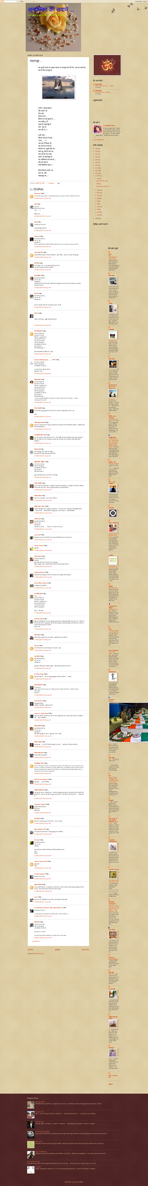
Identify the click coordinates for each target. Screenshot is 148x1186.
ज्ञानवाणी (111, 329)
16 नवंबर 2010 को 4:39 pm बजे (42, 287)
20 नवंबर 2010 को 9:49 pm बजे (42, 813)
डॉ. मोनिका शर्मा (38, 593)
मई (97, 204)
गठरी (110, 629)
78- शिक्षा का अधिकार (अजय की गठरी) (113, 631)
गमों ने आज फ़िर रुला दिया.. (33, 1161)
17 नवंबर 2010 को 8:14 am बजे (42, 629)
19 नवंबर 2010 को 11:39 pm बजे (42, 798)
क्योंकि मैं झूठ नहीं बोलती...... (113, 1017)
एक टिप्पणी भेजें (35, 941)
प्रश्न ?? (118, 511)
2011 (96, 170)
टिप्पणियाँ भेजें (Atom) (38, 953)
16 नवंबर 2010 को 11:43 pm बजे (42, 550)
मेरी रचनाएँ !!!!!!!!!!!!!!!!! (112, 902)
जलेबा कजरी (118, 281)
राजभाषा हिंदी (98, 84)
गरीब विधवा (38, 1167)
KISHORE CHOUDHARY (113, 840)
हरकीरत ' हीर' (112, 462)
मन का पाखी (112, 989)
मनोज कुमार (37, 635)
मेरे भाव (36, 293)
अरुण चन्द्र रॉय (38, 252)
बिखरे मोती (111, 972)
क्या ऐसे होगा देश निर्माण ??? (103, 186)
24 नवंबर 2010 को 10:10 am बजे (42, 916)
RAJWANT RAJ (38, 763)
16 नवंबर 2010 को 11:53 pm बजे (42, 566)
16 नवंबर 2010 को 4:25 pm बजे (42, 246)
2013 (96, 165)
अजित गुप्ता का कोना (39, 422)
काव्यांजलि (111, 508)
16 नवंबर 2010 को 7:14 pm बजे (42, 443)
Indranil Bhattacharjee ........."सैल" (44, 360)
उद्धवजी (110, 1084)
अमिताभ (111, 586)
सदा (35, 204)
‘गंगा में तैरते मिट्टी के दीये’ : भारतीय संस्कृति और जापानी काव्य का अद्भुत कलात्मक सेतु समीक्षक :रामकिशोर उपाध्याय (113, 443)
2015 (96, 159)
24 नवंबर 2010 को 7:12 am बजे (42, 902)
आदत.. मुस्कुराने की (114, 523)
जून (98, 201)
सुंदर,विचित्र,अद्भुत (113, 588)
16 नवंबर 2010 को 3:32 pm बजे (42, 198)
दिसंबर (98, 176)
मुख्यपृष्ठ (57, 950)
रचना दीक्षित (37, 275)
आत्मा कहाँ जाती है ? (40, 1102)
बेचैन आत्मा (111, 275)
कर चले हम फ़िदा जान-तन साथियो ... (103, 92)
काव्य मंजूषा (111, 757)
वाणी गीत (36, 263)
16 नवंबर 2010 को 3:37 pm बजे (42, 216)
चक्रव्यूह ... (99, 184)
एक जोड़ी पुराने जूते (118, 847)
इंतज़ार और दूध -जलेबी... (112, 652)
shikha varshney (39, 572)
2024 (96, 151)
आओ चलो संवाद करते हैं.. (102, 181)
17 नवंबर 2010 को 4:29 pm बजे (42, 668)
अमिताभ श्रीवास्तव (39, 790)
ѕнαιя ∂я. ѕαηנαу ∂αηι (41, 713)
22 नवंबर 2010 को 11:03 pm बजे (42, 855)
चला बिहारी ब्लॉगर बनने (40, 435)
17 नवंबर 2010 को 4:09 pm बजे (42, 639)
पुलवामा (110, 744)
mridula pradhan (39, 874)
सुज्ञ (35, 222)
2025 (96, 148)
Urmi (35, 897)
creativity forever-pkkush (113, 958)
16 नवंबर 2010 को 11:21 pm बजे (42, 540)
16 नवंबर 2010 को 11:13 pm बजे (42, 529)
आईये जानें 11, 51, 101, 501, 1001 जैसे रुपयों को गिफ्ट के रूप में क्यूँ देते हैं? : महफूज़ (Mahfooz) (114, 908)
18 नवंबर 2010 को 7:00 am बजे (42, 707)
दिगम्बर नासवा (37, 742)
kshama (36, 236)
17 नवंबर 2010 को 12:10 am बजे (42, 577)
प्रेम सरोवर (37, 818)
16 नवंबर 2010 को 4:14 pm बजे (42, 230)
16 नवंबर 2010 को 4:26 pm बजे (42, 257)
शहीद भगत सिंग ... (39, 1142)
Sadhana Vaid (38, 619)
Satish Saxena (39, 545)
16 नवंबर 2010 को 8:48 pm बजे (42, 477)
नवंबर (98, 178)
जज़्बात (110, 303)
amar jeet (37, 535)
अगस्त (98, 195)
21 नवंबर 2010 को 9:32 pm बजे (42, 823)
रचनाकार (111, 555)
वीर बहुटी (111, 800)
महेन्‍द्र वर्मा (37, 449)
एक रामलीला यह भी (118, 935)
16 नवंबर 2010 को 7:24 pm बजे (42, 456)
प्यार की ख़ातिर (112, 419)
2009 (96, 218)
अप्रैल (98, 206)
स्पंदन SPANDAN (113, 650)
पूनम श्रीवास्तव (38, 685)
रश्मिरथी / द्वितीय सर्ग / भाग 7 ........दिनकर (104, 86)
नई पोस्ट (30, 950)
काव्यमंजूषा (111, 1048)
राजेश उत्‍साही (37, 483)
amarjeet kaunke (114, 869)
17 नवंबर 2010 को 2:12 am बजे (42, 588)
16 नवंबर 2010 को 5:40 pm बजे (42, 402)
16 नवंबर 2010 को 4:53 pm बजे (42, 354)
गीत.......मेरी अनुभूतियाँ (112, 482)
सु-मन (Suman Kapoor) (41, 779)
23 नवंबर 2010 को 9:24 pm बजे (42, 879)
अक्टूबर (99, 190)
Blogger (74, 1182)
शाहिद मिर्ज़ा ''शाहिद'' (39, 461)
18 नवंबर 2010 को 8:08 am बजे (42, 720)
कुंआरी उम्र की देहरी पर (114, 463)
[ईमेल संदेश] (58, 183)
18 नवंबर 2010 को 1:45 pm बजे (42, 747)
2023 (96, 154)
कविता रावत (37, 379)
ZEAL (36, 313)
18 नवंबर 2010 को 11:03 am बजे (42, 736)
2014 (96, 162)
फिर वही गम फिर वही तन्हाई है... (43, 1132)
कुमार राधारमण (37, 884)
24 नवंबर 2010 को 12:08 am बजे (42, 891)
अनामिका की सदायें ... (51, 9)
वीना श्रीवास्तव (38, 331)
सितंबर (98, 193)
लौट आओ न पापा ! (39, 1112)
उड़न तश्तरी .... (113, 359)
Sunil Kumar (38, 701)
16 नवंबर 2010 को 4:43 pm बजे (42, 307)
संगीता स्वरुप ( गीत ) (39, 506)
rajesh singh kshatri (40, 861)
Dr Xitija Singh (38, 674)
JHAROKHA (112, 672)
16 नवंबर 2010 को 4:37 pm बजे (42, 270)
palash (36, 645)
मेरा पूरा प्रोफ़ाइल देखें (98, 140)
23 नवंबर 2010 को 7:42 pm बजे (42, 868)
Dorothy (36, 840)
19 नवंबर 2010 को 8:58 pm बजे (42, 784)
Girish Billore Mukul (40, 583)
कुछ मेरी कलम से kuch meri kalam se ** (113, 386)
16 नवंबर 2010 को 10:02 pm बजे (42, 490)
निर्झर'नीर (36, 922)
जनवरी (98, 215)
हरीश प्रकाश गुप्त (38, 752)
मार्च (98, 209)
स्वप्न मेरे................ (112, 255)
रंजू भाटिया (37, 656)
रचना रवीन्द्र (112, 929)
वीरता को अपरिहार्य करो (40, 1152)
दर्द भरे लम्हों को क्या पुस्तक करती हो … (113, 258)
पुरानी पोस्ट (85, 950)
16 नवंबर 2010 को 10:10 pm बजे (42, 500)
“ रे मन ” (111, 823)
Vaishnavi (37, 193)
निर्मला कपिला (37, 726)
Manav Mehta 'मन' (39, 829)
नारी (110, 776)
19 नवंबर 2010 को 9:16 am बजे (42, 757)
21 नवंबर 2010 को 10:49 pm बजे (42, 834)
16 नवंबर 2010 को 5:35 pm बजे (42, 373)
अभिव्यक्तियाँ (98, 91)
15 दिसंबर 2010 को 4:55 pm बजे (42, 937)
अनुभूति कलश (112, 437)
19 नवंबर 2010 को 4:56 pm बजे (42, 773)
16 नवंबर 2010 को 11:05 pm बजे (42, 513)
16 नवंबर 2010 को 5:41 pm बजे (42, 416)
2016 (96, 157)
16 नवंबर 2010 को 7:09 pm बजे (42, 429)
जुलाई (98, 198)
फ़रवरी (98, 212)
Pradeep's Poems (112, 700)
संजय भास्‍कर (37, 556)
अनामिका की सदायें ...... (111, 125)
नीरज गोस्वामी (37, 408)
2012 (96, 168)
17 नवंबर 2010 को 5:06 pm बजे (42, 679)
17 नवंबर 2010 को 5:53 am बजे (42, 613)
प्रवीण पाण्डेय (37, 495)
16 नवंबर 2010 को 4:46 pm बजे (42, 325)
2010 (96, 173)
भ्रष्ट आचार (111, 974)
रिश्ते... (110, 759)
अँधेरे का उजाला (118, 309)
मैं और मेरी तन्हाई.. (39, 1122)
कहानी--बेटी (118, 677)
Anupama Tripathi (39, 804)
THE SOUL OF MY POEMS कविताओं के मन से (113, 820)
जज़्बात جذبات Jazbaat (112, 416)
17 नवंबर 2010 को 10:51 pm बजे (42, 695)
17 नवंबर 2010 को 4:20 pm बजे (42, 650)
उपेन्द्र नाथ (37, 519)
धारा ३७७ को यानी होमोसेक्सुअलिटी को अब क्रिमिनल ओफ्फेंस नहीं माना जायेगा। (113, 780)
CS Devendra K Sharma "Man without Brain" (48, 907)
